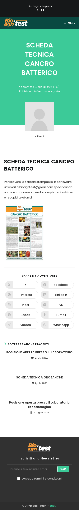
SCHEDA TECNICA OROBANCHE (39, 377)
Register (47, 6)
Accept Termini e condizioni (42, 478)
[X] (37, 10)
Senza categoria (48, 91)
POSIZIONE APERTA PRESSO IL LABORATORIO (39, 352)
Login (36, 6)
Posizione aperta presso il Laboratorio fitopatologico (39, 404)
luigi (41, 136)
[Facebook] (42, 10)
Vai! (63, 469)
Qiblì (53, 506)
